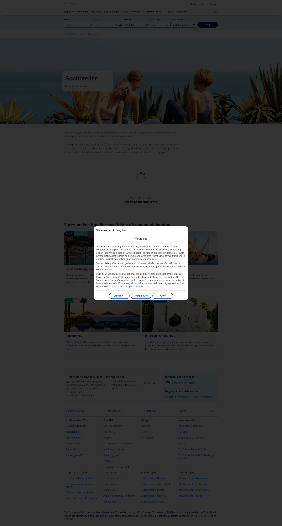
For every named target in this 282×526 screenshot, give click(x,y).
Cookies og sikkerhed (129, 283)
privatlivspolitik (137, 286)
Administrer (141, 295)
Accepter (119, 295)
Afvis (163, 295)
